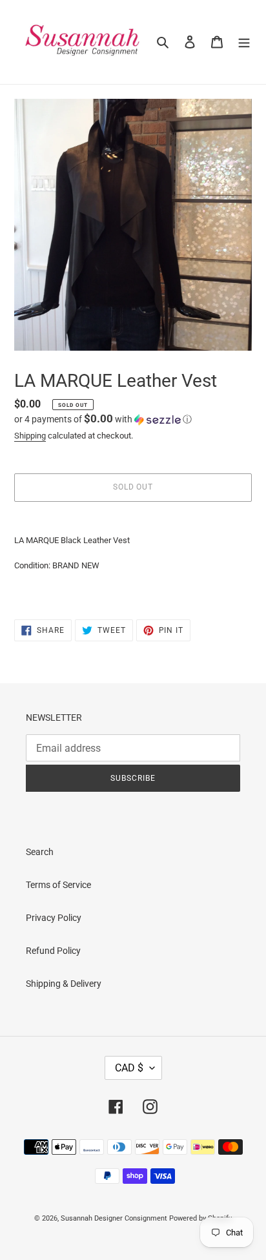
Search (40, 852)
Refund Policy (53, 950)
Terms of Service (58, 885)
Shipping (30, 435)
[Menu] (244, 41)
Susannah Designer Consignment (114, 1218)
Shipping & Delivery (63, 983)
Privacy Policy (53, 918)
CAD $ (129, 1068)
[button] (103, 419)
